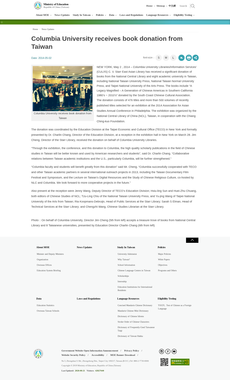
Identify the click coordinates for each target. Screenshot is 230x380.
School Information (126, 265)
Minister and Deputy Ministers (50, 254)
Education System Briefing (49, 270)
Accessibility (98, 355)
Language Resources (157, 15)
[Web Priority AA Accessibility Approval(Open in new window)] (180, 362)
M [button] (166, 57)
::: (31, 4)
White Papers (164, 259)
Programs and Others (167, 270)
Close (192, 240)
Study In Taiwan (82, 15)
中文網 (172, 6)
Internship (122, 281)
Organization (42, 259)
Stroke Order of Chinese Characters (133, 322)
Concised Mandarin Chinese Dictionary (135, 305)
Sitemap (160, 6)
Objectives (162, 265)
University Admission (127, 254)
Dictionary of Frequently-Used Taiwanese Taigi (136, 329)
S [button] (159, 57)
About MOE (42, 15)
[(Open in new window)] (161, 351)
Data (111, 15)
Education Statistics (45, 305)
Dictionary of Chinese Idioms (131, 316)
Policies (100, 15)
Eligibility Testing (183, 15)
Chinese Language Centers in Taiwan (134, 270)
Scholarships (123, 276)
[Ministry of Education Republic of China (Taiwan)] (52, 5)
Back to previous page (181, 58)
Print (189, 58)
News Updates (62, 15)
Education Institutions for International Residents (135, 288)
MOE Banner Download (122, 355)
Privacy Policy (131, 350)
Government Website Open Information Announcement (89, 350)
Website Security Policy (73, 355)
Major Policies (164, 254)
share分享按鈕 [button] (195, 58)
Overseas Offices (44, 265)
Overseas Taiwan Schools (48, 311)
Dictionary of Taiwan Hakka (130, 336)
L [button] (173, 57)
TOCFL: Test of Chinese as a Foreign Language (174, 307)
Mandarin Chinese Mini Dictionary (133, 311)
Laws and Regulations (131, 15)
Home (149, 6)
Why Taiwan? (124, 259)
